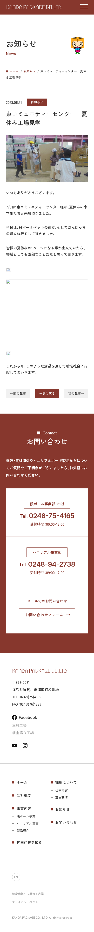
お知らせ (62, 809)
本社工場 (19, 725)
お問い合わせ (66, 822)
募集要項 (61, 798)
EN (16, 876)
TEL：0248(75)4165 (26, 696)
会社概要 (24, 795)
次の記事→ (76, 393)
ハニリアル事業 (28, 823)
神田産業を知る (29, 842)
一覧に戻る (47, 393)
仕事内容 (61, 790)
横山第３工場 (23, 732)
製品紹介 (23, 830)
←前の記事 (18, 393)
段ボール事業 (26, 816)
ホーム (22, 782)
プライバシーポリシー (26, 902)
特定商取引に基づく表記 (28, 894)
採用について (66, 782)
